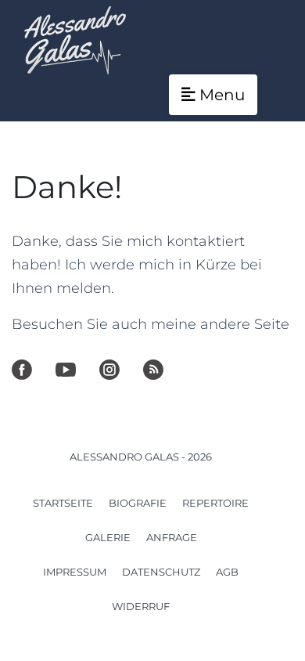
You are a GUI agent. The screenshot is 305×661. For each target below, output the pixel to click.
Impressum (74, 571)
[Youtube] (66, 369)
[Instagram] (109, 369)
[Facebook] (22, 369)
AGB (227, 571)
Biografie (138, 503)
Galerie (108, 537)
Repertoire (215, 503)
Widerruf (141, 606)
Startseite (63, 503)
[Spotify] (153, 369)
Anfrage (171, 537)
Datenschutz (161, 571)
